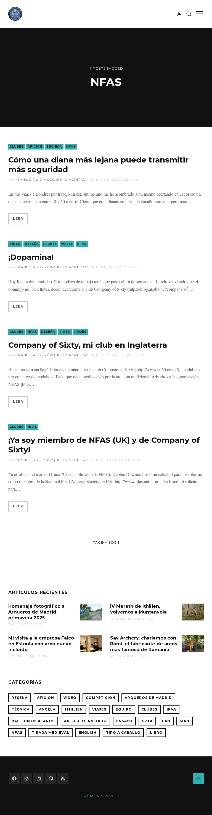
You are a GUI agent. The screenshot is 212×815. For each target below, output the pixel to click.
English (88, 732)
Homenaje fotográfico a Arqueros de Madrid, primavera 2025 (36, 612)
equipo (124, 709)
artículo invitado (85, 721)
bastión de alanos (33, 721)
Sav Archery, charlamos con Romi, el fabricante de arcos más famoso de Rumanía (143, 643)
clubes (16, 146)
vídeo (15, 244)
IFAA (171, 709)
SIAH (184, 721)
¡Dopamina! (31, 257)
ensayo (124, 721)
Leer (18, 218)
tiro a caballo (123, 732)
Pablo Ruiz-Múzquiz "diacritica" (53, 179)
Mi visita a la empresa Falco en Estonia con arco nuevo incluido (41, 643)
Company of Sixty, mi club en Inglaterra (87, 345)
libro (156, 732)
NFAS (71, 146)
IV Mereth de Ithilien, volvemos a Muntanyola (138, 609)
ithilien (74, 709)
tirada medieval (50, 732)
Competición (100, 698)
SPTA (147, 721)
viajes (67, 244)
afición (35, 146)
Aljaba (91, 796)
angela (47, 709)
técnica (54, 146)
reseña (32, 244)
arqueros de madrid (148, 698)
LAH (166, 721)
